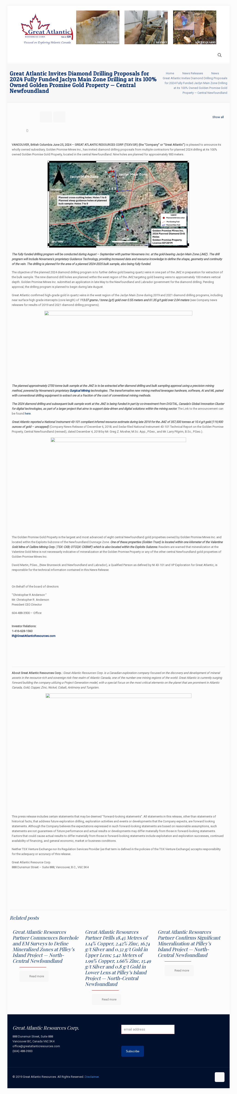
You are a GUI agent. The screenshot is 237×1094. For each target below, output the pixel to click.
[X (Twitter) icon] (194, 1077)
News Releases (192, 73)
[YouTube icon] (198, 1077)
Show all (218, 117)
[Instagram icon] (208, 1077)
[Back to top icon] (220, 1077)
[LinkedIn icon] (203, 1077)
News (215, 73)
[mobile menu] (16, 56)
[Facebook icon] (189, 1077)
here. (28, 413)
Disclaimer (92, 1076)
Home (170, 73)
